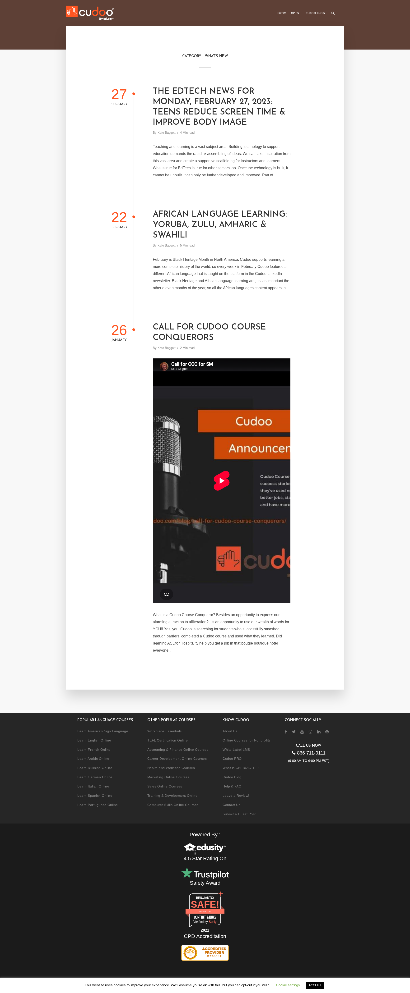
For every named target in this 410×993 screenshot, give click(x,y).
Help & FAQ (232, 786)
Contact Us (231, 805)
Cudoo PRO (232, 758)
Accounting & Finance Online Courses (178, 749)
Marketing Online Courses (168, 777)
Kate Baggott (167, 132)
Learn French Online (94, 749)
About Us (230, 731)
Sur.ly (213, 922)
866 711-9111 (311, 752)
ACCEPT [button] (315, 985)
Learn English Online (94, 740)
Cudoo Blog (315, 13)
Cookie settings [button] (288, 985)
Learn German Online (94, 777)
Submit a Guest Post (239, 814)
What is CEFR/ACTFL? (241, 768)
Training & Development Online (172, 795)
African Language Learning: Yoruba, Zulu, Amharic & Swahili (220, 225)
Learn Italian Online (93, 786)
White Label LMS (236, 749)
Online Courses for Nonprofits (247, 740)
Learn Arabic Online (93, 758)
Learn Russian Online (94, 768)
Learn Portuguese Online (97, 805)
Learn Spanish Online (94, 795)
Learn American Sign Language (102, 731)
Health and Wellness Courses (171, 768)
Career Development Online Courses (177, 758)
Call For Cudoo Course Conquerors (209, 332)
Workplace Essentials (164, 731)
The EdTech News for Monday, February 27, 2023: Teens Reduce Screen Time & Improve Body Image (219, 107)
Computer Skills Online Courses (173, 805)
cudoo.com (205, 911)
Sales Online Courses (164, 786)
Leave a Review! (236, 795)
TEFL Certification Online (167, 740)
